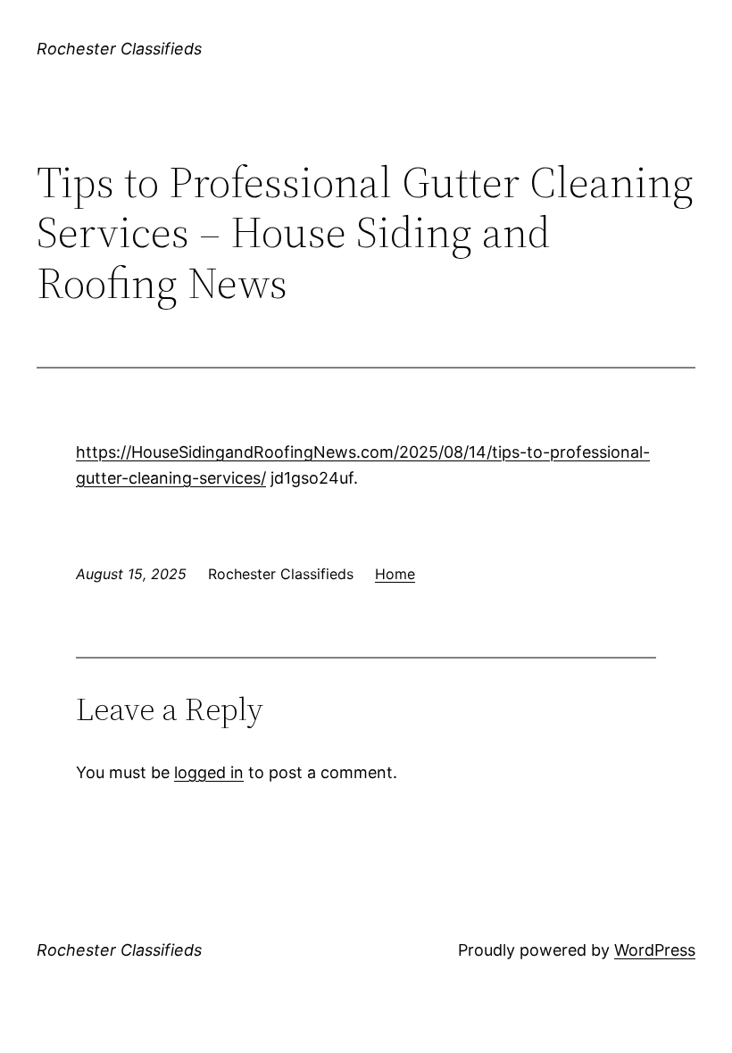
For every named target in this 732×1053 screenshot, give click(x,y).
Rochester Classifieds (119, 48)
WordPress (654, 950)
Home (395, 574)
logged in (209, 772)
